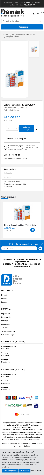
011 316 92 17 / (31, 148)
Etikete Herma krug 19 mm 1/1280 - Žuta (20, 225)
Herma (16, 110)
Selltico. (27, 446)
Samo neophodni (10, 471)
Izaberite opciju (26, 128)
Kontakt (4, 302)
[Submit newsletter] (40, 248)
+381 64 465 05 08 (20, 150)
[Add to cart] (32, 230)
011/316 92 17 (28, 2)
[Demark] (12, 13)
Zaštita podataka (8, 331)
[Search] (39, 21)
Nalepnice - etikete (13, 37)
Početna (6, 35)
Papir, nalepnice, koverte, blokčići (23, 35)
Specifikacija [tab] (9, 169)
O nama (4, 299)
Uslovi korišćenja (7, 335)
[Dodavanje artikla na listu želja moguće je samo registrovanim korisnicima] (36, 128)
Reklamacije (5, 324)
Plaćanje (4, 321)
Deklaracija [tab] (8, 173)
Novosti (4, 295)
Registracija (5, 314)
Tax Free (4, 328)
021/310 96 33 (29, 5)
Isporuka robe (6, 317)
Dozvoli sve (24, 471)
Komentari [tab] (7, 177)
